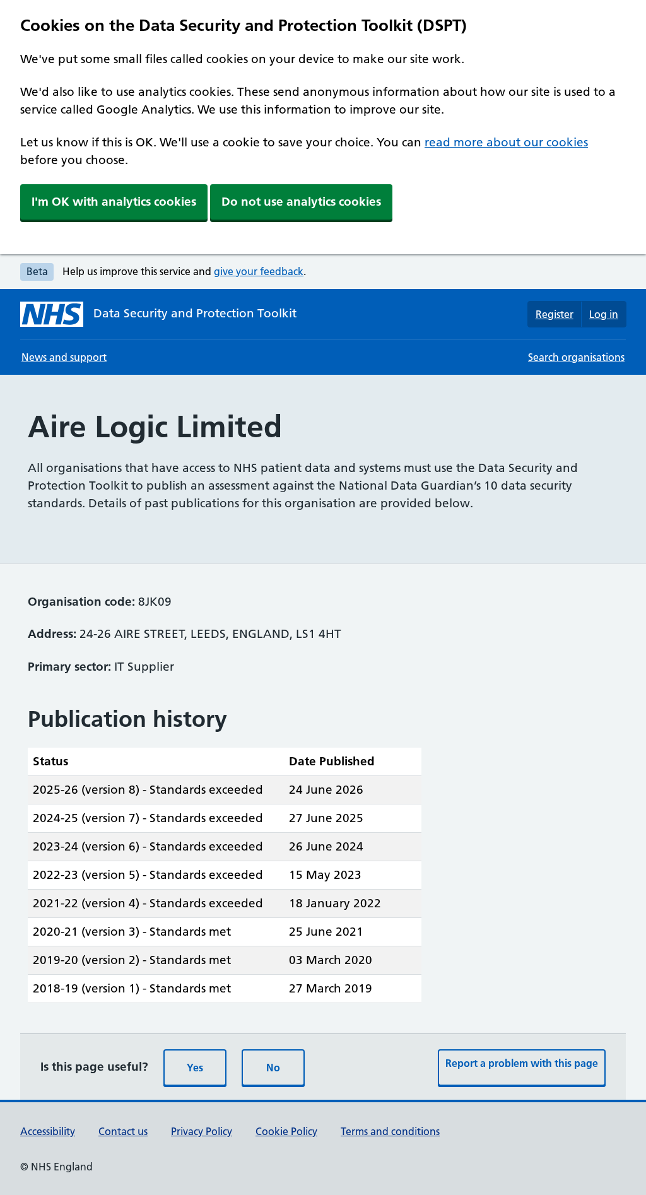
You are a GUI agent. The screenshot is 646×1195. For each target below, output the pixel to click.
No (273, 1067)
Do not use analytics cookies (301, 201)
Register (554, 314)
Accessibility (47, 1131)
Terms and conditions (390, 1131)
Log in (603, 314)
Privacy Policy (201, 1131)
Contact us (123, 1131)
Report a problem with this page (521, 1063)
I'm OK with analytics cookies (114, 201)
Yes (195, 1067)
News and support (64, 357)
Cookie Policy (286, 1131)
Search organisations (576, 357)
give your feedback (258, 271)
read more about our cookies (506, 142)
